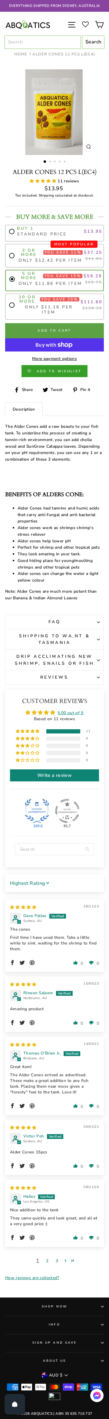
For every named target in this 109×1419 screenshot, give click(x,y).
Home (20, 54)
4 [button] (60, 162)
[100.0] (37, 811)
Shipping (46, 195)
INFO (54, 1325)
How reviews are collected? (32, 1278)
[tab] (24, 409)
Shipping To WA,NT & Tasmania (54, 639)
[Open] (15, 1404)
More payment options (54, 358)
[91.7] (67, 811)
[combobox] (43, 42)
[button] (44, 181)
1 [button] (45, 161)
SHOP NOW (54, 1306)
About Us (54, 1361)
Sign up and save (54, 1343)
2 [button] (50, 162)
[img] (23, 907)
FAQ (54, 622)
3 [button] (55, 162)
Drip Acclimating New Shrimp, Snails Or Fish (54, 660)
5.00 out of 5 (70, 713)
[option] (54, 6)
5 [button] (65, 162)
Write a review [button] (54, 775)
